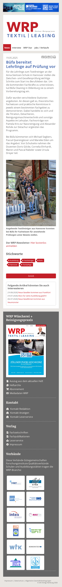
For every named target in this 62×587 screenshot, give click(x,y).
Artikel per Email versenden (51, 58)
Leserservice (16, 440)
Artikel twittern (45, 58)
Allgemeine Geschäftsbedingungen (38, 581)
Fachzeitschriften (19, 432)
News (7, 47)
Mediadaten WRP (19, 393)
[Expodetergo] (31, 11)
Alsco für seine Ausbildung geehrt (32, 295)
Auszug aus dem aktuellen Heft (26, 381)
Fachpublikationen (20, 436)
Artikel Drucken (54, 58)
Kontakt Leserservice (21, 416)
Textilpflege (27, 265)
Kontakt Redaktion (20, 408)
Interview (16, 47)
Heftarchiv (15, 385)
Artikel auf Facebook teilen (43, 58)
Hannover (13, 265)
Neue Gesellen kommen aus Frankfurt (34, 292)
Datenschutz (19, 581)
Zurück (31, 276)
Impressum (16, 444)
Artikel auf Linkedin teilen (48, 58)
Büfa (41, 260)
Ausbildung (14, 260)
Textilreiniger (29, 260)
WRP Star (27, 47)
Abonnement (17, 389)
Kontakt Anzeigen (19, 412)
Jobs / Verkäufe (41, 47)
